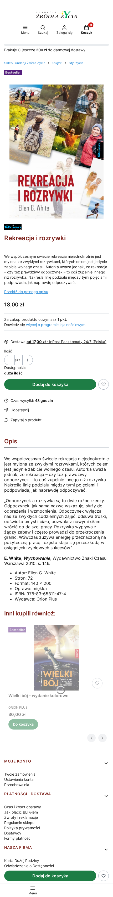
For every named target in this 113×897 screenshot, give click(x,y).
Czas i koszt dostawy (22, 807)
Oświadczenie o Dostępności (29, 866)
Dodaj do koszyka (50, 384)
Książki (57, 63)
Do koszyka (23, 724)
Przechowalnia (16, 784)
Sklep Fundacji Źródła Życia (24, 63)
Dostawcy (12, 833)
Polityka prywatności (22, 828)
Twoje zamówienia (19, 774)
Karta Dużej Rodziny (21, 860)
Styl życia (76, 63)
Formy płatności (17, 838)
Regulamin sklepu (19, 822)
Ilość (8, 351)
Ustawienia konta (19, 779)
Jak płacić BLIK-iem (21, 812)
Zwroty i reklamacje (21, 817)
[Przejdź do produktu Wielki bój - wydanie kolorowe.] (56, 658)
